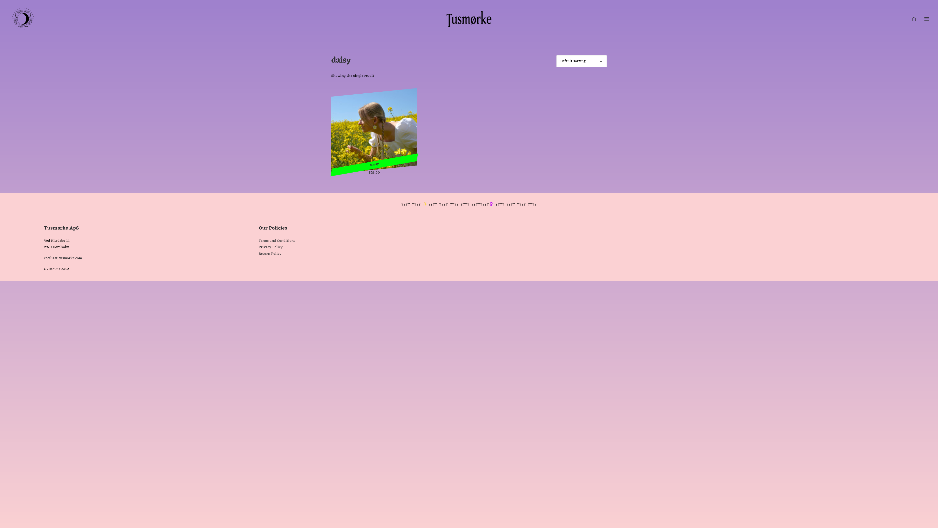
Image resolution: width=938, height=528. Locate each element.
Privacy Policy (271, 247)
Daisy (374, 165)
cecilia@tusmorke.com (63, 258)
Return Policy (270, 254)
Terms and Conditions (277, 241)
